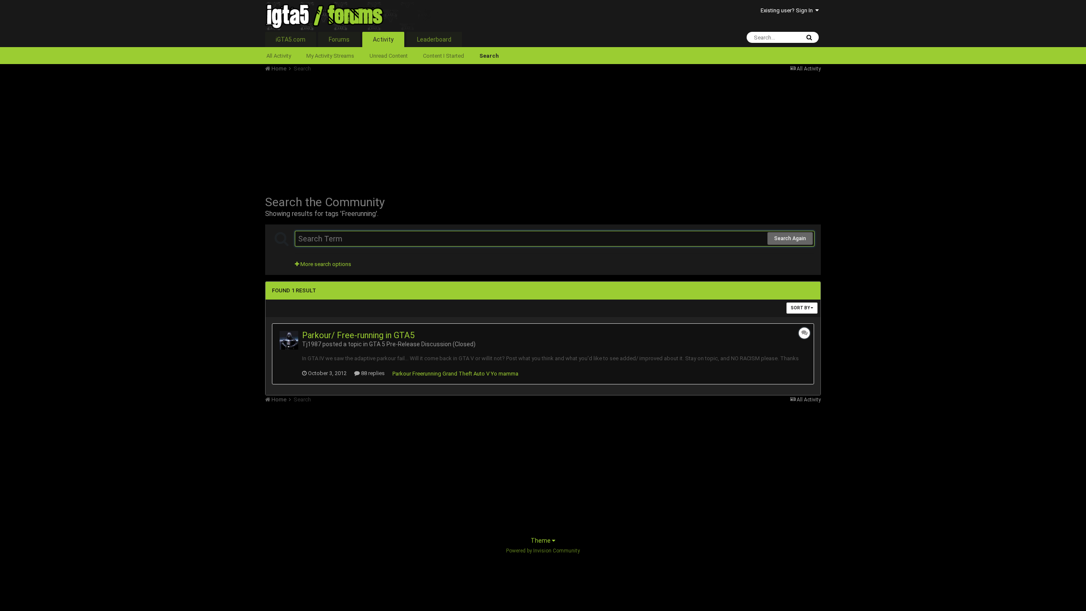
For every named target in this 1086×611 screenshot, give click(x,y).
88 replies (372, 373)
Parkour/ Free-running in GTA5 (358, 335)
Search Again (790, 238)
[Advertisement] (419, 131)
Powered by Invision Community (543, 551)
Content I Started (443, 56)
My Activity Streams (330, 56)
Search (489, 56)
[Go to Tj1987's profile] (289, 340)
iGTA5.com (290, 39)
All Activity (278, 56)
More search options (325, 264)
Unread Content (388, 56)
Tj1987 (311, 344)
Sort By (801, 308)
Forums (339, 39)
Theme (541, 540)
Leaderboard (434, 39)
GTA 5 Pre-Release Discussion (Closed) (422, 344)
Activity (383, 39)
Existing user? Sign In (788, 10)
